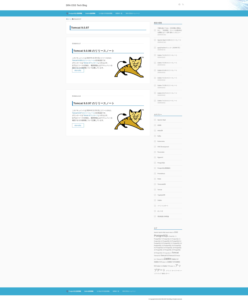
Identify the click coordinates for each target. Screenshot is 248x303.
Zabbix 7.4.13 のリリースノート (167, 55)
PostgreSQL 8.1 (176, 239)
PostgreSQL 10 (170, 247)
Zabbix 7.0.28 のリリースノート (167, 85)
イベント (168, 270)
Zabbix (160, 200)
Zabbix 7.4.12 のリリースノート (167, 78)
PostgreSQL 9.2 (177, 243)
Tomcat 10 (172, 255)
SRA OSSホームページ (133, 13)
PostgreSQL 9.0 (158, 243)
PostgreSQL (161, 163)
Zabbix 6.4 (160, 266)
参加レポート (166, 273)
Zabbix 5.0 (171, 262)
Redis (159, 179)
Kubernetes (161, 141)
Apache (156, 232)
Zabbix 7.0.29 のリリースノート (167, 63)
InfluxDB (160, 130)
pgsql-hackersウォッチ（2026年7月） (169, 47)
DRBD (159, 125)
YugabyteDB (161, 195)
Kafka (159, 136)
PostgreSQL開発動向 (164, 168)
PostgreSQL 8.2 (158, 241)
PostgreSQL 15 (160, 253)
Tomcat (160, 189)
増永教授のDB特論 (163, 216)
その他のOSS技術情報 (105, 13)
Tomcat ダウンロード (90, 63)
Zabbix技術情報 (90, 13)
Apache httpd (162, 120)
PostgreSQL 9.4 (169, 245)
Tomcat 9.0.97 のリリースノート (93, 103)
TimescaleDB (162, 184)
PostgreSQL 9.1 (167, 243)
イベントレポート (163, 205)
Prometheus (161, 173)
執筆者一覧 (119, 13)
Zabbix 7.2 (172, 266)
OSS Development (163, 146)
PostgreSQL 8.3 (167, 241)
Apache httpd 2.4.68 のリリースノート (169, 40)
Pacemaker (161, 152)
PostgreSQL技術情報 (75, 13)
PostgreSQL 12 (160, 250)
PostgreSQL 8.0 (167, 239)
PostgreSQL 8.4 (176, 241)
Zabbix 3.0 (175, 259)
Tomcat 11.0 (160, 259)
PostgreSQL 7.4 (158, 239)
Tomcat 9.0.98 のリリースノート (93, 50)
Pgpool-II (160, 157)
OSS (176, 232)
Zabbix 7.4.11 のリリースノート (167, 100)
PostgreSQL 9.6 (160, 247)
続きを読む (78, 70)
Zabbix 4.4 (164, 262)
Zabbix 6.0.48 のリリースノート (167, 70)
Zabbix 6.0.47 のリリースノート (167, 93)
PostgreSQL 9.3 (159, 245)
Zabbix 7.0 (166, 266)
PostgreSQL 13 (169, 250)
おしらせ (160, 211)
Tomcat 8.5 (157, 255)
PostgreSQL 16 (167, 253)
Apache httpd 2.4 (170, 232)
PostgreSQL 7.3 (172, 236)
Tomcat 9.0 (165, 255)
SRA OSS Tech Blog (76, 5)
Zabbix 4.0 (158, 262)
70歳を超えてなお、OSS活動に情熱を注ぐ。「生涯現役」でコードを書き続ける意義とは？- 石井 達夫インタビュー (170, 30)
